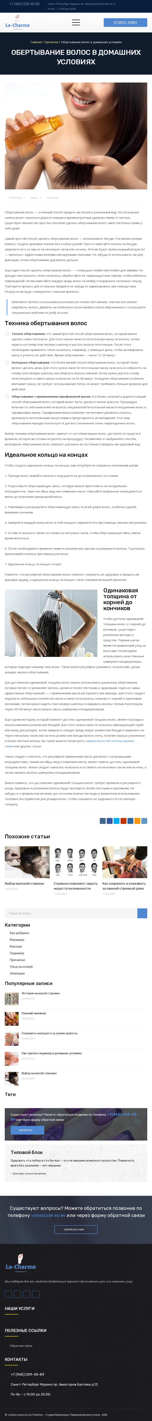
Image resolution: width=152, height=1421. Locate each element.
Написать (25, 1130)
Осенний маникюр (34, 1013)
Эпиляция (17, 973)
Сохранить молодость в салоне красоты (49, 1033)
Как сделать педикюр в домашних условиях (52, 1053)
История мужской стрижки (41, 993)
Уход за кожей (21, 967)
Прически (53, 197)
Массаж (16, 946)
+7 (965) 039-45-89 (24, 3)
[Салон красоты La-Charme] (17, 22)
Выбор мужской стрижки (24, 883)
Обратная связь (21, 1346)
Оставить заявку (125, 22)
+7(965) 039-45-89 (48, 1216)
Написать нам (74, 1229)
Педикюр (17, 953)
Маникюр (17, 940)
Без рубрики (19, 933)
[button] (142, 913)
